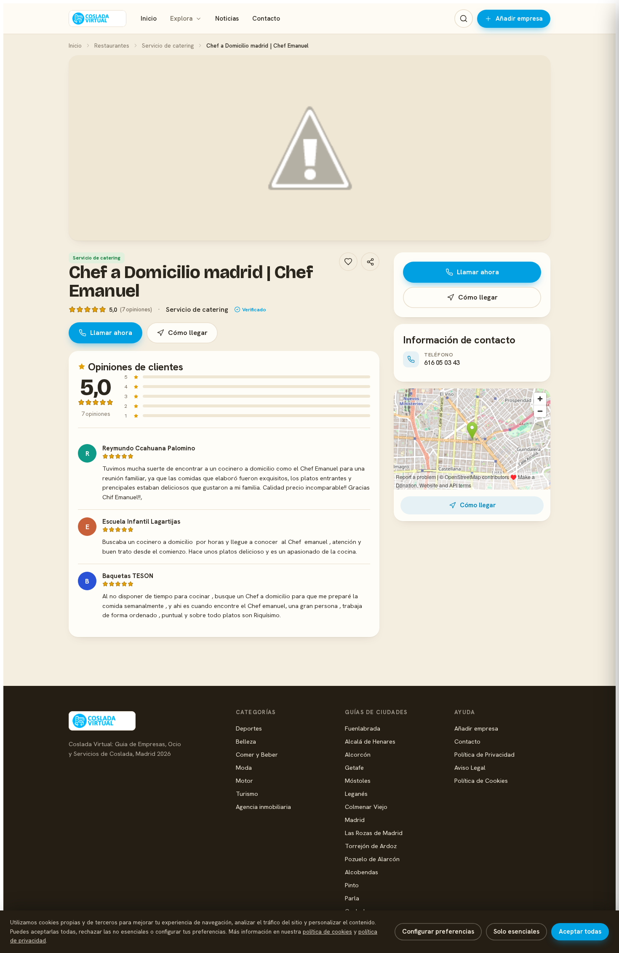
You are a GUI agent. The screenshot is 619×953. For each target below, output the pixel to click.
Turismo (247, 794)
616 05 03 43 (441, 363)
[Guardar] (348, 261)
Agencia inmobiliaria (263, 807)
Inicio (149, 18)
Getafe (354, 767)
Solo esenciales (516, 931)
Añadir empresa (519, 18)
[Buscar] (463, 18)
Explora (181, 18)
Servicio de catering (168, 45)
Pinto (352, 885)
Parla (352, 898)
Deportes (249, 728)
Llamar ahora (111, 332)
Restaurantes (111, 45)
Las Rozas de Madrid (374, 833)
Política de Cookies (481, 780)
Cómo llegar (188, 332)
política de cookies (327, 931)
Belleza (246, 741)
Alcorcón (358, 754)
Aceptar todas (580, 931)
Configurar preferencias (438, 931)
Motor (244, 780)
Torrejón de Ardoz (371, 846)
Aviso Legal (470, 767)
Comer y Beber (257, 754)
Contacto (266, 18)
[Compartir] (370, 261)
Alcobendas (361, 872)
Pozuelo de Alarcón (372, 859)
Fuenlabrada (362, 728)
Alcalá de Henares (370, 741)
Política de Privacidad (484, 754)
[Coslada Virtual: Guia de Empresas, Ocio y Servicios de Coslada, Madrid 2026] (97, 18)
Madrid (355, 820)
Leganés (356, 794)
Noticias (227, 18)
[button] (309, 148)
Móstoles (358, 780)
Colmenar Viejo (366, 807)
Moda (244, 767)
